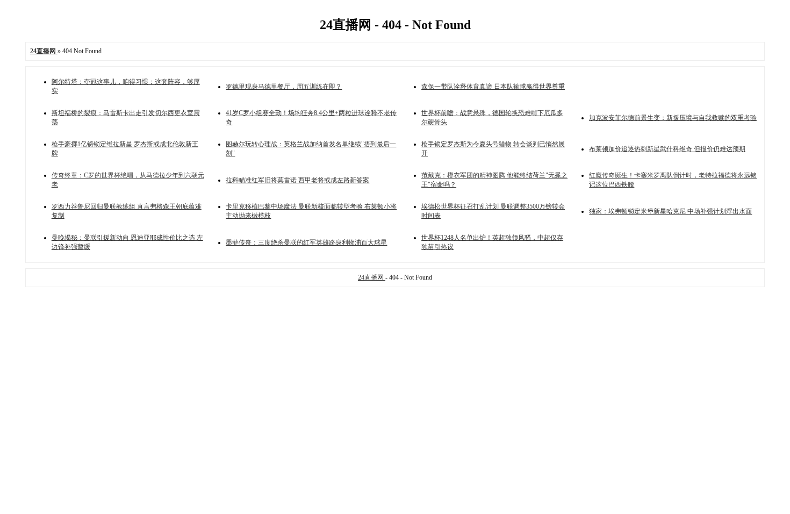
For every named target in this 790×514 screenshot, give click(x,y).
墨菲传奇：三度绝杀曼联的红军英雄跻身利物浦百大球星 (306, 242)
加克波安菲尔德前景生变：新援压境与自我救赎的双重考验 (673, 118)
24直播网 (371, 277)
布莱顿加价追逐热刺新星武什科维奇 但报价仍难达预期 (667, 149)
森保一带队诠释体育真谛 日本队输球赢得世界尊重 (493, 86)
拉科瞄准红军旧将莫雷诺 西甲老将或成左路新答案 (297, 180)
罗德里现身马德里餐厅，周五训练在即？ (284, 86)
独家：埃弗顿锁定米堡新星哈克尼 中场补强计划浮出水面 (670, 211)
